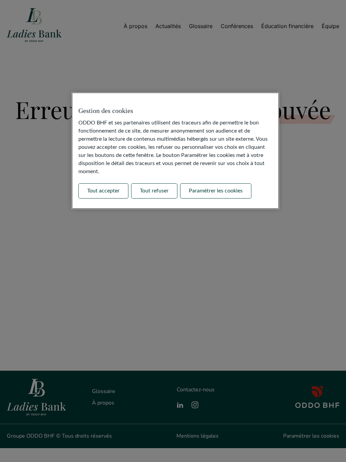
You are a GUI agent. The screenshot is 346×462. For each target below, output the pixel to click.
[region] (175, 150)
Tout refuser (154, 190)
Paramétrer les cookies (216, 190)
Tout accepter (103, 190)
